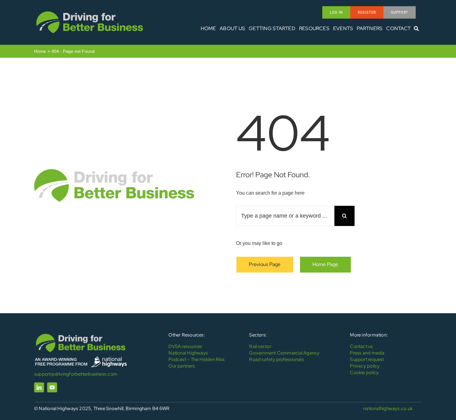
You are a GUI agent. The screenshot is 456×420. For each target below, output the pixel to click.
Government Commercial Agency (284, 353)
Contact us (361, 346)
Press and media (367, 353)
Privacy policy (365, 366)
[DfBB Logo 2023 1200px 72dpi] (89, 11)
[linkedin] (39, 387)
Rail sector (260, 346)
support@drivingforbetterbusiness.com (75, 374)
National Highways (188, 353)
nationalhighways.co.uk (388, 408)
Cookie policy (364, 372)
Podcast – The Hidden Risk (196, 359)
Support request (367, 359)
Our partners (181, 366)
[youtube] (52, 387)
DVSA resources (185, 346)
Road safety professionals (276, 359)
